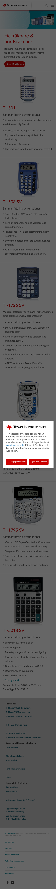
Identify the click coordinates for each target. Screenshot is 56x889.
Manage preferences (17, 462)
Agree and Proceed (38, 462)
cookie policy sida (15, 445)
